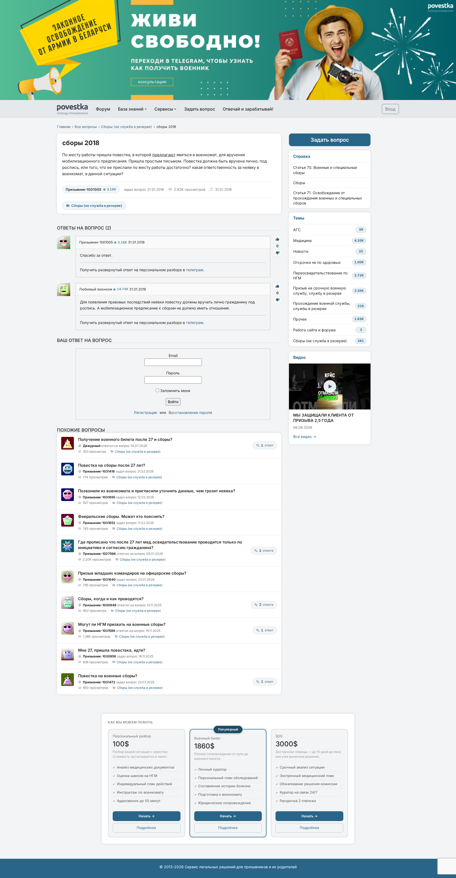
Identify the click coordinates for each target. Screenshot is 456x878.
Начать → (147, 816)
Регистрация (145, 412)
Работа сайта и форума (327, 330)
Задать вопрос (199, 109)
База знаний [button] (131, 109)
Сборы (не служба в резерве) (126, 127)
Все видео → (304, 436)
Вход (390, 109)
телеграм (194, 270)
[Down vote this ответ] (277, 253)
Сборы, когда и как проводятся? (111, 598)
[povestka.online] (72, 109)
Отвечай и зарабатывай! (248, 109)
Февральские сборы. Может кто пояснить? (121, 516)
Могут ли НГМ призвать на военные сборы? (121, 624)
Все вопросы (86, 127)
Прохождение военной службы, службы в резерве (328, 306)
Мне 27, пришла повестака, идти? (111, 650)
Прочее (328, 319)
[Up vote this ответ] (277, 239)
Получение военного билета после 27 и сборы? (125, 439)
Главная (63, 127)
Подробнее (146, 827)
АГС (328, 229)
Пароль (173, 373)
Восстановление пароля (190, 412)
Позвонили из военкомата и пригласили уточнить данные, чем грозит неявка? (156, 490)
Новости (328, 251)
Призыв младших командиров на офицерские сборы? (132, 573)
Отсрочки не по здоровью (328, 262)
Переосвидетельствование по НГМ (328, 275)
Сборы (299, 182)
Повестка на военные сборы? (107, 675)
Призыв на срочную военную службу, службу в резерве (328, 290)
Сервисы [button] (163, 109)
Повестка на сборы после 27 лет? (111, 465)
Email (173, 355)
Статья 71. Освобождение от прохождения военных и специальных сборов (327, 197)
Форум (103, 109)
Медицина (328, 240)
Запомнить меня (174, 390)
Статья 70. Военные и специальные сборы (325, 170)
